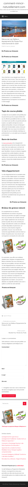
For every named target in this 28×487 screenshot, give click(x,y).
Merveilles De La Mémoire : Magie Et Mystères (14, 459)
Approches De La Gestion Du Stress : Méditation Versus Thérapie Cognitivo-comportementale (12, 450)
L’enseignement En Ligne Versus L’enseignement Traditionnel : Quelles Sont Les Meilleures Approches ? (14, 439)
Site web (4, 381)
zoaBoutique (20, 465)
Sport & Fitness (7, 315)
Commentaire (6, 347)
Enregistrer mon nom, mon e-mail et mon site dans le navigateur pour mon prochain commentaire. (13, 389)
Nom (3, 368)
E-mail (4, 375)
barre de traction (7, 143)
